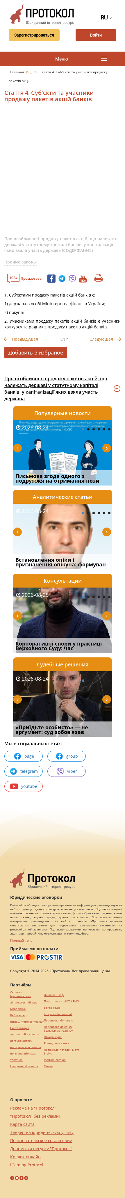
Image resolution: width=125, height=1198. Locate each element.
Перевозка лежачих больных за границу (58, 1028)
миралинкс (18, 1009)
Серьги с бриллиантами (20, 994)
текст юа (16, 1060)
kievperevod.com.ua (24, 1066)
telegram (29, 771)
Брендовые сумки (56, 1043)
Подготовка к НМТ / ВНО (61, 1001)
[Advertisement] (62, 171)
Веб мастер (18, 1015)
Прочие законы (20, 262)
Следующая (101, 339)
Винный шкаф (54, 995)
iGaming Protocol (26, 1165)
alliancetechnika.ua (24, 1002)
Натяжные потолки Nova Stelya (61, 1051)
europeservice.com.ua (25, 1047)
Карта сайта (22, 1124)
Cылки (48, 1066)
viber (72, 771)
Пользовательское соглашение (41, 1140)
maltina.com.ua (55, 1060)
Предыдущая (25, 339)
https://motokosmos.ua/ (27, 1022)
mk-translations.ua (23, 1053)
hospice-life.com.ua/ (58, 1014)
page (29, 756)
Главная (17, 72)
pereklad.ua (52, 1008)
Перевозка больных (58, 1020)
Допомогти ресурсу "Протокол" (41, 1148)
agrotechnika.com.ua (24, 1034)
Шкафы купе (53, 1037)
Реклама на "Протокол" (33, 1108)
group (72, 756)
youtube (29, 786)
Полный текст (22, 940)
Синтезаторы (19, 1028)
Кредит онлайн (25, 1156)
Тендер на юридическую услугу (42, 1132)
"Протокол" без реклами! (35, 1116)
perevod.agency (21, 1041)
